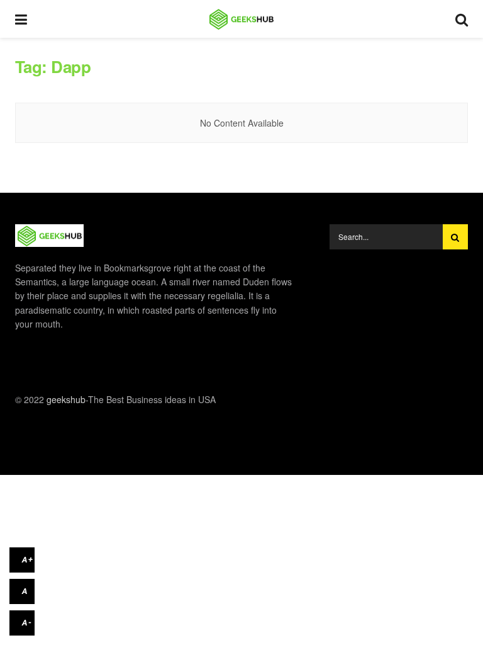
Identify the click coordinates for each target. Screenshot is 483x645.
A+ (27, 559)
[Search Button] (455, 236)
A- (27, 622)
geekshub (66, 399)
